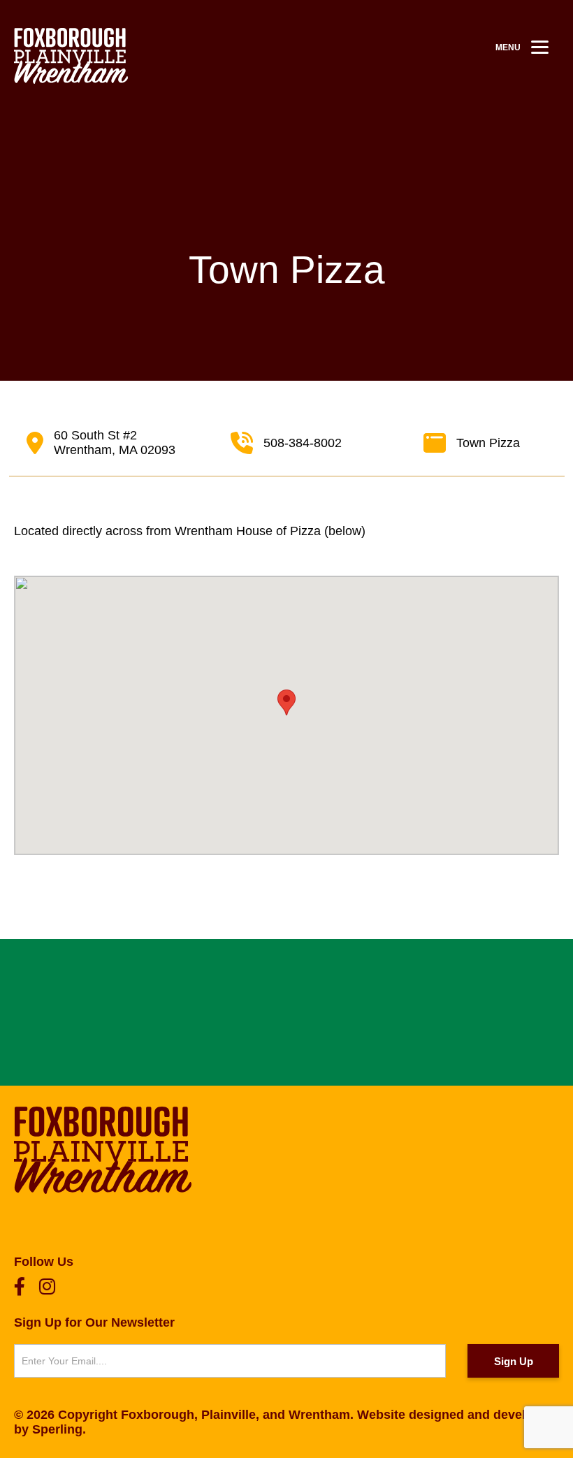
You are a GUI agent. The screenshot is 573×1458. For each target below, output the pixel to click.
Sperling (57, 1429)
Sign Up (513, 1361)
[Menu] (540, 47)
